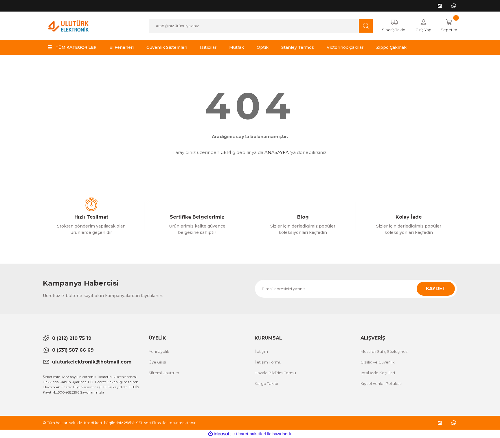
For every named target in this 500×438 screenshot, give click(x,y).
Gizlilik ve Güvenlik (378, 362)
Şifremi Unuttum (164, 372)
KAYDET (436, 288)
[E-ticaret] (249, 434)
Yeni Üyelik (159, 351)
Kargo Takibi (266, 383)
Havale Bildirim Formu (275, 372)
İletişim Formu (268, 362)
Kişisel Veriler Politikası (381, 383)
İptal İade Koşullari (378, 372)
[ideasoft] (219, 434)
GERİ (225, 152)
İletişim (261, 351)
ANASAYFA (276, 152)
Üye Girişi (157, 362)
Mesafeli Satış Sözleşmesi (384, 351)
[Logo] (68, 25)
